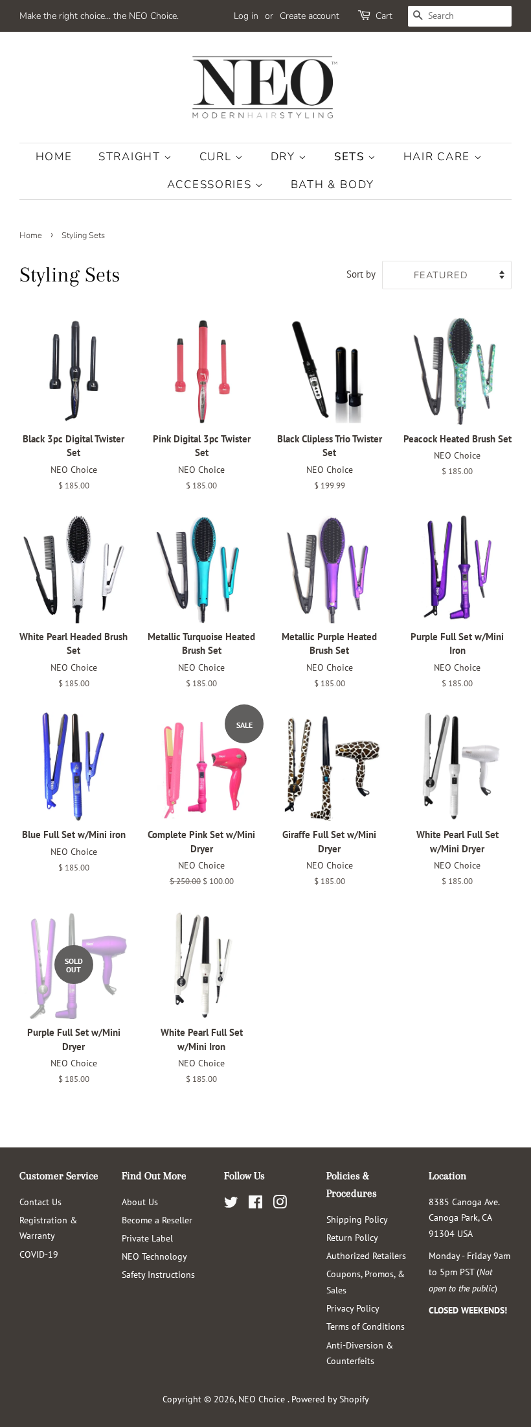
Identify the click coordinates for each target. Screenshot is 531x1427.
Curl (217, 156)
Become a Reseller (157, 1220)
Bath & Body (332, 184)
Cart (384, 16)
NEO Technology (154, 1256)
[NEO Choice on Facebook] (255, 1204)
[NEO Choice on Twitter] (231, 1204)
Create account (309, 16)
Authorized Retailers (366, 1255)
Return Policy (352, 1237)
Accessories (211, 184)
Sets (351, 156)
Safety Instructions (158, 1274)
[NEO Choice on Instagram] (280, 1204)
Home (54, 156)
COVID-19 (38, 1254)
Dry (285, 156)
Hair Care (438, 156)
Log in (246, 16)
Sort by (361, 273)
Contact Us (40, 1201)
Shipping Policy (357, 1219)
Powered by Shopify (330, 1399)
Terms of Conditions (365, 1326)
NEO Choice (263, 1399)
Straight (131, 156)
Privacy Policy (352, 1308)
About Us (140, 1201)
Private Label (147, 1238)
